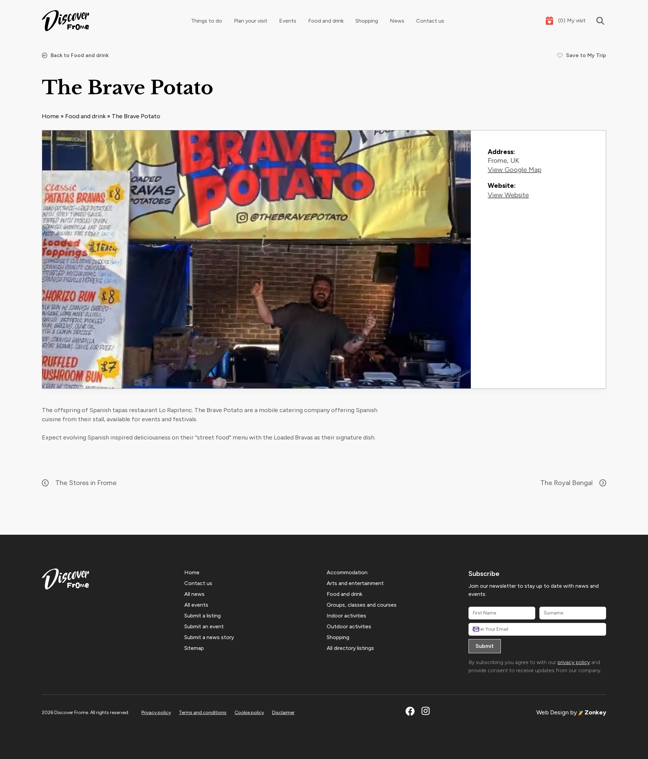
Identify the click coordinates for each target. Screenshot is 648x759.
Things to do (206, 21)
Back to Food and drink (80, 55)
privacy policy (574, 662)
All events (196, 605)
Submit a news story (209, 637)
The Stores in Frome (85, 483)
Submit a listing (202, 615)
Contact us (430, 21)
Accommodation (347, 572)
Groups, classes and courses (362, 605)
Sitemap (194, 648)
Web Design (552, 712)
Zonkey (594, 712)
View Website (508, 195)
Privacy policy (156, 712)
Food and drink (326, 21)
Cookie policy (249, 712)
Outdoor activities (349, 626)
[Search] (596, 21)
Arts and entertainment (355, 583)
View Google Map (514, 170)
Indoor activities (346, 615)
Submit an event (204, 626)
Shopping (366, 21)
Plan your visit (250, 21)
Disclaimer (283, 712)
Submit (485, 646)
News (397, 21)
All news (194, 594)
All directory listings (350, 648)
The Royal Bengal (566, 483)
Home (50, 116)
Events (287, 21)
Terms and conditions (202, 712)
